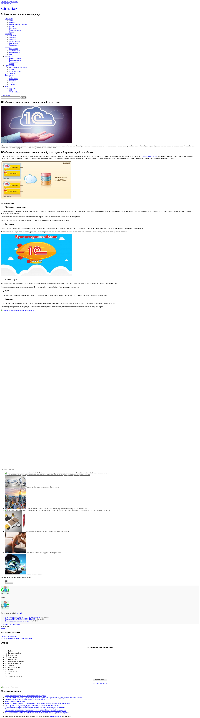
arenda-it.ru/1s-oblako (149, 156)
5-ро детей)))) (12, 657)
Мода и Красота (15, 41)
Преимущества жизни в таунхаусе (17, 621)
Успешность (13, 62)
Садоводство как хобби (9, 636)
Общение (12, 37)
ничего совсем (13, 672)
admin (18, 625)
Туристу (12, 73)
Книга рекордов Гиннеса (18, 24)
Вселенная (8, 19)
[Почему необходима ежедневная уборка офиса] (15, 487)
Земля (11, 20)
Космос (11, 26)
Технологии (9, 75)
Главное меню (6, 95)
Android (12, 88)
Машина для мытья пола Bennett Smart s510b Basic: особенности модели (83, 473)
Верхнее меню (6, 3)
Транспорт (13, 84)
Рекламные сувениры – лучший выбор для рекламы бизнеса (47, 531)
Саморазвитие (14, 45)
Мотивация (9, 56)
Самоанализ (13, 43)
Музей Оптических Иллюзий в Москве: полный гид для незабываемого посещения (34, 707)
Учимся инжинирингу (34, 574)
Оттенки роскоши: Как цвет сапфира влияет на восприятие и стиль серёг (85, 510)
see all (19, 613)
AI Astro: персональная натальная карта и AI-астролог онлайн (27, 699)
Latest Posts (9, 583)
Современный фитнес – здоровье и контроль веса (43, 553)
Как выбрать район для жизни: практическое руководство (25, 696)
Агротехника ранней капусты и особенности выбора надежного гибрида (31, 709)
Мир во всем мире (14, 663)
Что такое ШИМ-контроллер (15, 701)
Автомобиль (12, 659)
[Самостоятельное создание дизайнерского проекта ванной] (26, 475)
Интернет (12, 81)
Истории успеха (15, 58)
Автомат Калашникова (16, 661)
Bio (6, 581)
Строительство (14, 50)
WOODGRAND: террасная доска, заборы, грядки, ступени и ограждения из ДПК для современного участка (43, 698)
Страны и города (15, 71)
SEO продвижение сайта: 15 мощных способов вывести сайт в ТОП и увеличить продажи (37, 713)
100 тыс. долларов (14, 674)
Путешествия (9, 66)
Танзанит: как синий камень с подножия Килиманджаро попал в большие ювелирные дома (37, 703)
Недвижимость (14, 52)
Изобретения (13, 79)
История (12, 22)
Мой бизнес (13, 49)
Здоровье (12, 35)
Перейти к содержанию (9, 2)
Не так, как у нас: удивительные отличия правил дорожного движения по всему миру (56, 508)
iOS (10, 90)
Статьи (11, 32)
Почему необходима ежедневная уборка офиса (42, 487)
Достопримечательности (18, 67)
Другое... (11, 670)
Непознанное (14, 28)
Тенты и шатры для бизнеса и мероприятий (16, 638)
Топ (6, 86)
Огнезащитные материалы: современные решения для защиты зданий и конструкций (35, 711)
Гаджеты (12, 77)
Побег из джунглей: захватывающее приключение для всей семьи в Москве (32, 705)
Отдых (11, 69)
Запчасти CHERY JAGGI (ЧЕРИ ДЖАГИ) (20, 619)
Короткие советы (15, 60)
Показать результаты (100, 683)
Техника (12, 82)
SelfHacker (9, 9)
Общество (12, 39)
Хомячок (11, 665)
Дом (10, 54)
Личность (8, 34)
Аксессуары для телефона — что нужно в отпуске (23, 617)
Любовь (10, 651)
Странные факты (15, 30)
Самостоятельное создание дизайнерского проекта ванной (69, 475)
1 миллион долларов (15, 676)
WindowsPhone (14, 92)
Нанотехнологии (14, 667)
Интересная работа (14, 653)
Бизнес (7, 47)
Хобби (11, 64)
